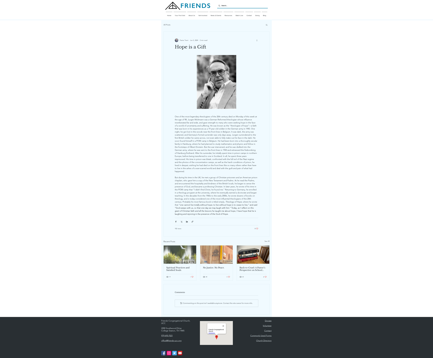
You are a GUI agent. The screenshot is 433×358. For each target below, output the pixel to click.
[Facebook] (163, 353)
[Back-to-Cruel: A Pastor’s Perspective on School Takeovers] (253, 254)
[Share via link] (192, 222)
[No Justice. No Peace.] (216, 254)
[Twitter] (174, 353)
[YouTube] (180, 353)
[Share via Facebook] (176, 222)
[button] (192, 14)
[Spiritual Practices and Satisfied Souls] (180, 254)
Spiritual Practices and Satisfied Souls (178, 268)
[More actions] (257, 40)
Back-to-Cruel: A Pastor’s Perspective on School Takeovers (252, 268)
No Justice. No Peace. (213, 267)
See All (267, 241)
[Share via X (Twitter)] (181, 222)
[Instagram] (169, 353)
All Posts (167, 25)
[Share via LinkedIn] (187, 222)
